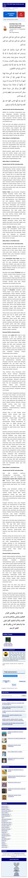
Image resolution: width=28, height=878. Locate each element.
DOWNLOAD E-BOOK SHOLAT (14, 782)
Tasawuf (3, 843)
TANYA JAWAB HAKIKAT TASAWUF (15, 751)
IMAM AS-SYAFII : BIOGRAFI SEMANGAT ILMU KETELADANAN (12, 715)
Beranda (14, 684)
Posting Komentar (10, 676)
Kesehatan (4, 820)
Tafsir (3, 842)
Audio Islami (4, 806)
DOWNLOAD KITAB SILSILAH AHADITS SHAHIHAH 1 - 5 (16, 759)
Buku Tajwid (4, 812)
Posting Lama (22, 681)
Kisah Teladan (5, 827)
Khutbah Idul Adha (6, 824)
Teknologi (4, 845)
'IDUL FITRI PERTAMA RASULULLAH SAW (13, 5)
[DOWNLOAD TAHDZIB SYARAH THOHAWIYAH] (4, 747)
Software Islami (5, 838)
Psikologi (3, 832)
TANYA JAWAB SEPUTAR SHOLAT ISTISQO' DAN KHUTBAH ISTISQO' (12, 707)
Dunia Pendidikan (5, 815)
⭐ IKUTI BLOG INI (14, 859)
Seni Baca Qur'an (5, 835)
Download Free (5, 814)
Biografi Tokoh (5, 809)
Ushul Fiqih (4, 847)
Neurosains (4, 830)
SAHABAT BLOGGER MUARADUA (16, 874)
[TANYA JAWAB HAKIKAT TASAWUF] (4, 754)
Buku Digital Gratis (6, 811)
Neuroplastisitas (5, 829)
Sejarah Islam (5, 833)
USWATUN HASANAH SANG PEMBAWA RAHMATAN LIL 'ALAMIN (13, 711)
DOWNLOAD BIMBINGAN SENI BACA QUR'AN (15, 732)
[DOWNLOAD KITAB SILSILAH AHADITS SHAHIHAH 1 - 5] (4, 760)
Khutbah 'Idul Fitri (6, 822)
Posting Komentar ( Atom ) (12, 688)
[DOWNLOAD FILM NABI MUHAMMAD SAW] (4, 740)
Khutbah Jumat (5, 825)
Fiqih (2, 817)
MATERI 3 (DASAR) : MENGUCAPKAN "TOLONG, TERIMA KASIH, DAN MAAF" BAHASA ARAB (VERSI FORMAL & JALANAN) (13, 720)
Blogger (16, 869)
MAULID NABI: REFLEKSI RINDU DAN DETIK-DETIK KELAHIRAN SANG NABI (13, 724)
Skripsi (3, 837)
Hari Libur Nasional (6, 819)
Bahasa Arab (4, 807)
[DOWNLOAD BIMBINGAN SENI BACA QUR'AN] (4, 734)
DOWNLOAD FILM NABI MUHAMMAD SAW (17, 738)
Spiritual (3, 840)
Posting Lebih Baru (6, 681)
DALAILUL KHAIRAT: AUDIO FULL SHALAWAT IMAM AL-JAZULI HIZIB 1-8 (13, 703)
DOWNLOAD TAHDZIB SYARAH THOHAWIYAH (14, 746)
